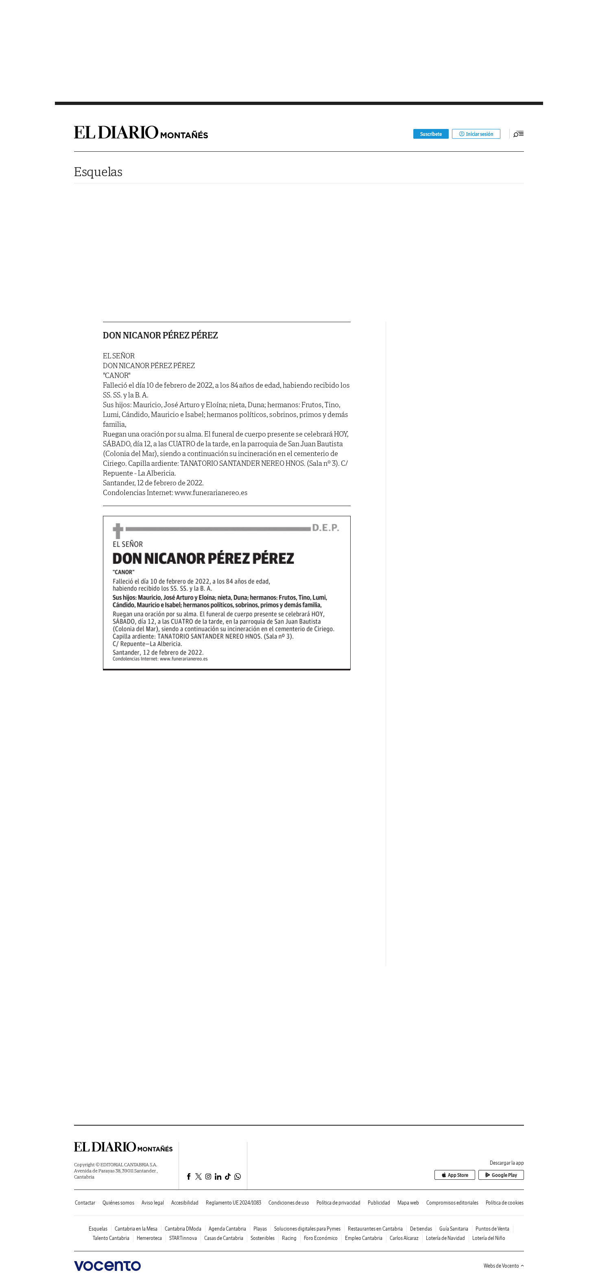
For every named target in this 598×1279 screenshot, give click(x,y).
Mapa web (408, 1203)
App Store (458, 1175)
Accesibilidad (185, 1203)
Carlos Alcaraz (404, 1238)
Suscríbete (431, 134)
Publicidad (379, 1203)
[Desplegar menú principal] (518, 134)
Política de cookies (505, 1203)
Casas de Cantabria (223, 1238)
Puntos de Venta (492, 1229)
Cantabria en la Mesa (136, 1229)
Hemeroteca (149, 1238)
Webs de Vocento (501, 1266)
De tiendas (421, 1229)
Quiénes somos (118, 1203)
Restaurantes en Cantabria (375, 1229)
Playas (260, 1229)
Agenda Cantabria (227, 1229)
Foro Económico (321, 1238)
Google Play (504, 1175)
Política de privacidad (338, 1203)
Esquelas (98, 171)
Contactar (85, 1203)
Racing (289, 1238)
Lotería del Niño (488, 1238)
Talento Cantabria (111, 1238)
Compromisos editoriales (452, 1203)
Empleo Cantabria (363, 1238)
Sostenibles (263, 1238)
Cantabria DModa (183, 1229)
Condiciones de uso (288, 1203)
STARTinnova (183, 1238)
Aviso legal (153, 1203)
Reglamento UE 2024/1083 (233, 1203)
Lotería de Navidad (445, 1238)
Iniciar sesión (479, 134)
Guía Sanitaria (453, 1229)
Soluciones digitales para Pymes (307, 1229)
